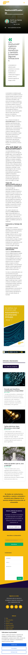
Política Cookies (9, 628)
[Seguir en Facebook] (7, 606)
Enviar (19, 578)
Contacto (8, 621)
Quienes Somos (9, 623)
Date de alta (14, 352)
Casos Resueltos (9, 620)
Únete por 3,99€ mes (14, 527)
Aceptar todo (14, 644)
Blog (7, 618)
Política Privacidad (10, 627)
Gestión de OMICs (10, 625)
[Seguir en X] (16, 606)
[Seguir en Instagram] (11, 606)
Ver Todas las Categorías (10, 366)
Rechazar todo (14, 652)
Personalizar (14, 648)
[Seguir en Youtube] (20, 606)
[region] (14, 642)
